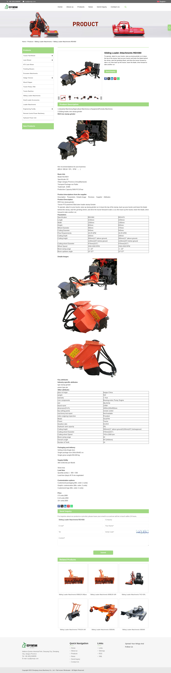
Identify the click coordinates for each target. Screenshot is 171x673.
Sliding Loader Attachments (43, 41)
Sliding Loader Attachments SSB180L (103, 629)
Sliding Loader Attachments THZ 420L (134, 594)
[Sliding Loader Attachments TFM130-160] (72, 613)
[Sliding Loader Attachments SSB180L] (103, 613)
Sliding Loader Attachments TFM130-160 (73, 629)
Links (101, 648)
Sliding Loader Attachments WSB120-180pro (73, 594)
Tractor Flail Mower (29, 55)
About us (69, 7)
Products (80, 7)
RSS (100, 653)
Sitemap (102, 651)
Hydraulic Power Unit (29, 118)
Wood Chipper (27, 82)
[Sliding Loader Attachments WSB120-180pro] (72, 578)
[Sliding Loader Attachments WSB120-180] (103, 578)
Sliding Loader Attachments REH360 (64, 41)
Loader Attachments (29, 104)
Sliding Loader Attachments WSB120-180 (103, 594)
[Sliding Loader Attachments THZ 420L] (133, 578)
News (90, 7)
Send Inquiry (102, 7)
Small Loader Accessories (31, 100)
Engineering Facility (29, 109)
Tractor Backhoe (28, 91)
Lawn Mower (27, 60)
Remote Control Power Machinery (33, 113)
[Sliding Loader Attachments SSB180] (133, 613)
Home (60, 7)
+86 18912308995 (14, 1)
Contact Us (115, 7)
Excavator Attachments (30, 73)
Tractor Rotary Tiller (29, 86)
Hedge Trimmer (28, 78)
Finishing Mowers (28, 69)
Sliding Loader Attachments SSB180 (133, 629)
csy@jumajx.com (30, 1)
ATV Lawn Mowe (28, 64)
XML (100, 656)
